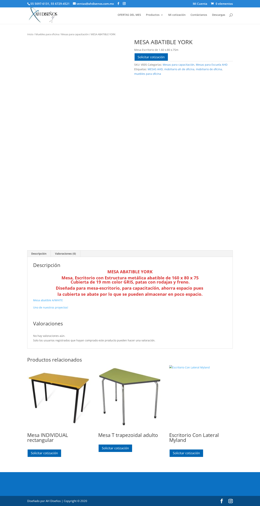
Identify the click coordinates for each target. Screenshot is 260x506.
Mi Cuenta (200, 4)
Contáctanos (199, 15)
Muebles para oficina (47, 34)
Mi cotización (177, 15)
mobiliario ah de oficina (179, 69)
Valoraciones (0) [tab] (65, 253)
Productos (153, 15)
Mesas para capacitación (75, 34)
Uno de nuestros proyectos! (50, 307)
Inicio (30, 34)
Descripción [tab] (38, 253)
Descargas (218, 15)
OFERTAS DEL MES (129, 15)
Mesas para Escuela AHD (211, 64)
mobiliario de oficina (209, 69)
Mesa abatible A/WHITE (48, 300)
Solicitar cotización (151, 57)
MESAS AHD (155, 69)
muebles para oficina (147, 74)
